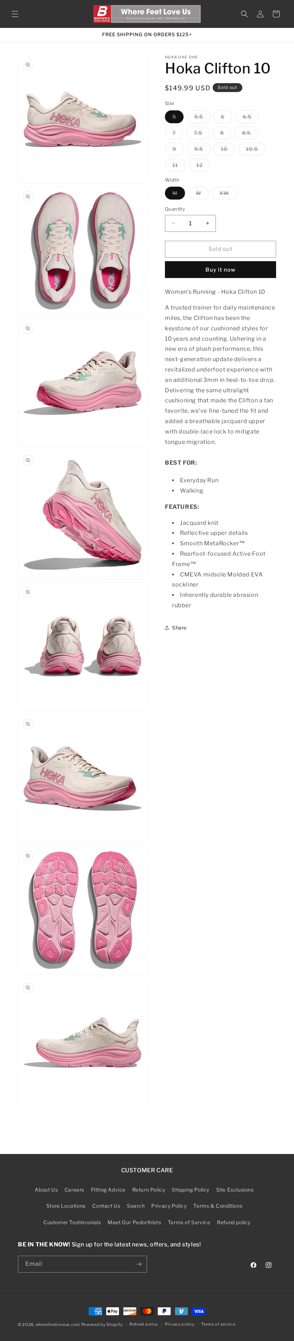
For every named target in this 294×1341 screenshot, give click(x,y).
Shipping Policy (190, 1190)
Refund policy (234, 1222)
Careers (74, 1190)
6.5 (251, 118)
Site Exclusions (235, 1190)
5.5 (202, 118)
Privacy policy (180, 1324)
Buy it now (220, 270)
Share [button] (179, 627)
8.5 (250, 134)
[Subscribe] (139, 1264)
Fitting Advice (108, 1190)
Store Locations (66, 1206)
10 (228, 150)
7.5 (202, 134)
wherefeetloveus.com (58, 1324)
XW (228, 195)
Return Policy (148, 1190)
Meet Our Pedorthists (134, 1222)
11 (179, 167)
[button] (15, 14)
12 (203, 167)
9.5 (202, 150)
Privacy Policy (168, 1206)
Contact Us (106, 1206)
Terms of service (218, 1324)
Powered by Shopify (102, 1324)
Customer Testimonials (72, 1222)
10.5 (255, 150)
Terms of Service (189, 1222)
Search (136, 1206)
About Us (46, 1190)
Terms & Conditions (217, 1206)
